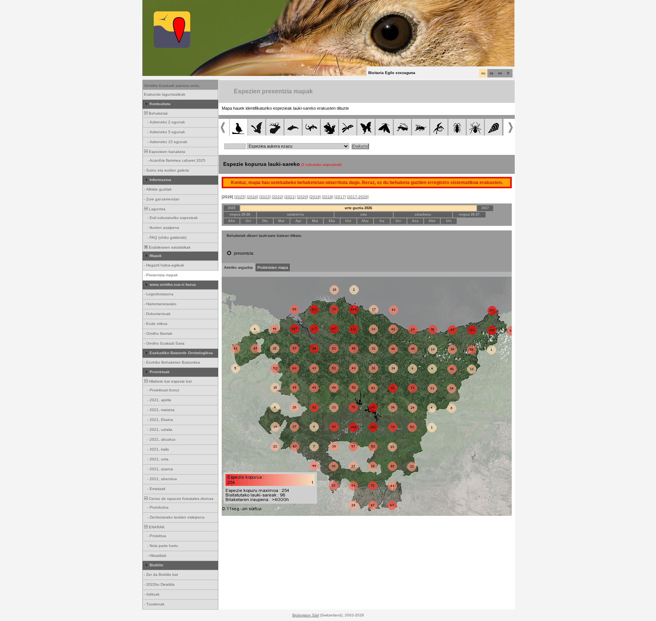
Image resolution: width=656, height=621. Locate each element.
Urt (248, 221)
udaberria (295, 214)
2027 (485, 208)
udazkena (423, 214)
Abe (231, 221)
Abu (365, 221)
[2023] (265, 197)
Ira (382, 221)
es (492, 73)
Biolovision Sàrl (305, 615)
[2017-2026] (358, 197)
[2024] (252, 197)
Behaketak (158, 113)
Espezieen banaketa (166, 152)
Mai (315, 221)
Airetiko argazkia (238, 267)
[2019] (315, 197)
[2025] (240, 197)
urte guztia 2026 (358, 208)
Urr (398, 221)
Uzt (348, 221)
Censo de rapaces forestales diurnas (180, 498)
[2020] (302, 197)
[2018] (327, 197)
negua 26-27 (469, 214)
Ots (265, 221)
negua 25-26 (240, 214)
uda (363, 214)
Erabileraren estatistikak (169, 247)
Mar (281, 221)
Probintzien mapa (272, 267)
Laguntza (157, 209)
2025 (231, 208)
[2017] (340, 197)
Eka (332, 221)
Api (298, 221)
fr (508, 73)
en (500, 73)
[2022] (277, 197)
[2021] (290, 197)
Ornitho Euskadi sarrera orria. (172, 86)
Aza (415, 221)
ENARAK (156, 527)
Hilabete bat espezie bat (170, 381)
